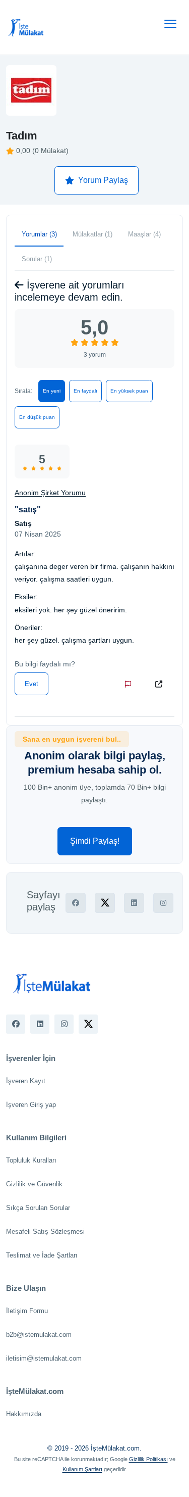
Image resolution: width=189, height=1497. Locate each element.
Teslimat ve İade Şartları (42, 1255)
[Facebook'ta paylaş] (76, 903)
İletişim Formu (27, 1311)
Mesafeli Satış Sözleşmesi (45, 1231)
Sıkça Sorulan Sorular (38, 1208)
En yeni (51, 391)
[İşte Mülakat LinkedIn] (39, 1024)
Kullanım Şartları (82, 1469)
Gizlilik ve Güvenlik (34, 1184)
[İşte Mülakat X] (88, 1024)
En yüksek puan (129, 391)
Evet (31, 684)
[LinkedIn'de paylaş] (134, 903)
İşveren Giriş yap (31, 1104)
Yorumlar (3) (39, 234)
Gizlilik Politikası (148, 1459)
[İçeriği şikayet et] (130, 684)
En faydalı (85, 391)
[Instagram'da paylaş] (163, 903)
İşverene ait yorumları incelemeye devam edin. (69, 291)
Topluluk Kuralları (31, 1160)
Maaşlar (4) (144, 234)
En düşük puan (37, 417)
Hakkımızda (23, 1414)
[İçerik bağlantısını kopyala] (160, 684)
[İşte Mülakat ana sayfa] (26, 27)
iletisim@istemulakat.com (44, 1358)
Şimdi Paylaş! (94, 841)
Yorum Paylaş (103, 180)
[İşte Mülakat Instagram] (64, 1024)
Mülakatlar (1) (92, 234)
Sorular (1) (37, 259)
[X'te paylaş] (105, 903)
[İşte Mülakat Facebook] (15, 1024)
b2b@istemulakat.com (39, 1334)
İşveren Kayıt (25, 1081)
